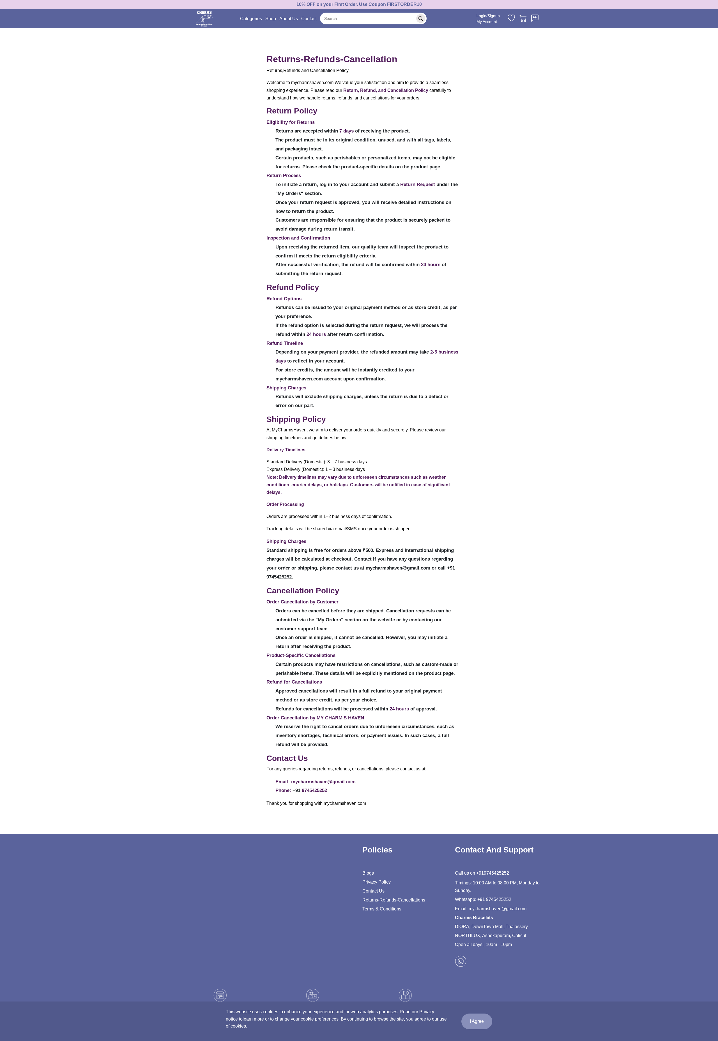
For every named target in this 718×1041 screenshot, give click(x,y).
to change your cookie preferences (304, 1019)
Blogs (368, 873)
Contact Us (373, 891)
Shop (270, 18)
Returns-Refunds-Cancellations (393, 900)
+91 (479, 873)
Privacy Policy (376, 882)
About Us (288, 18)
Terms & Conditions (381, 909)
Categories (251, 18)
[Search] (420, 18)
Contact (309, 18)
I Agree (477, 1021)
